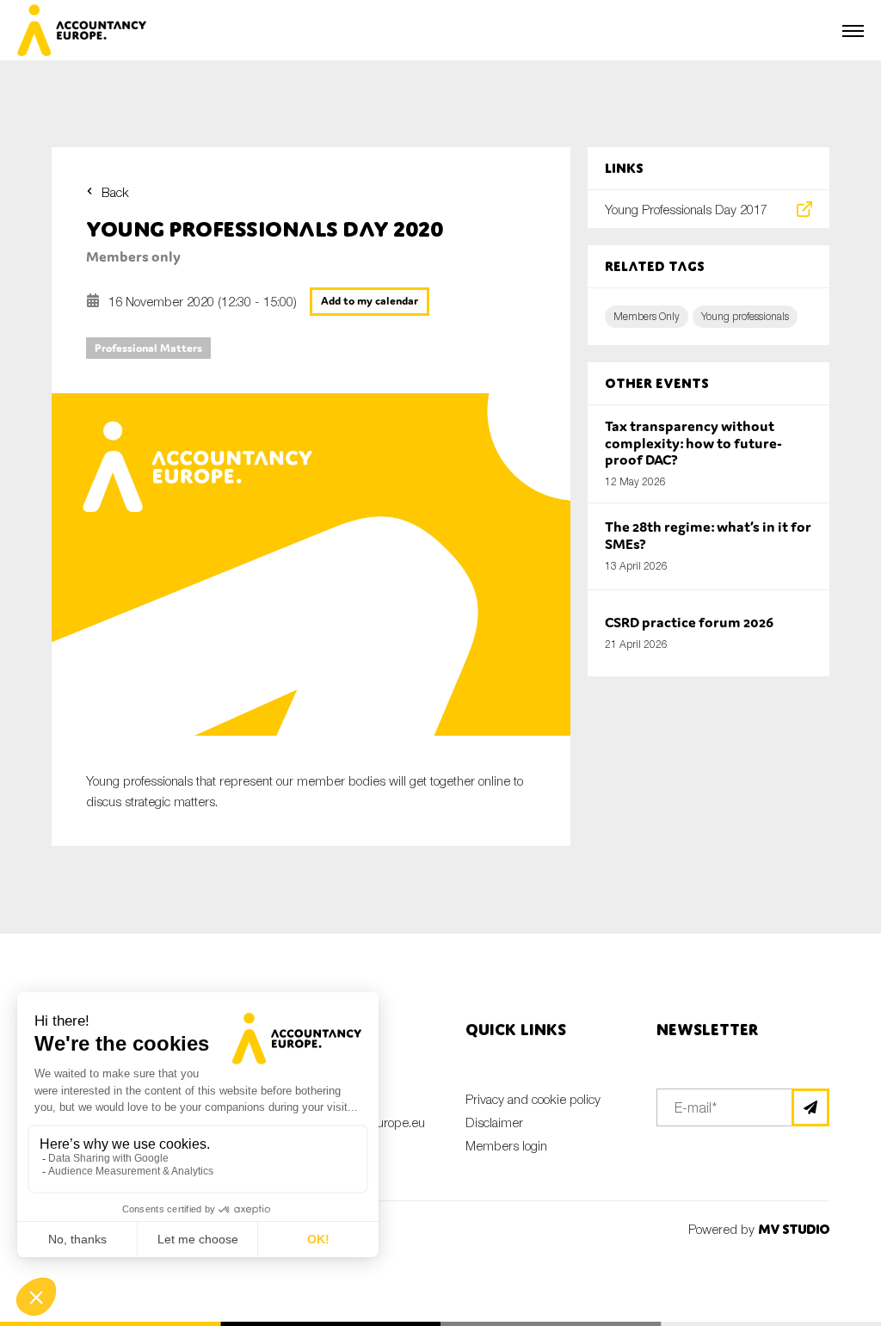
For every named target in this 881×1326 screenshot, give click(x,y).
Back (115, 192)
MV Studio (793, 1229)
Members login (506, 1145)
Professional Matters (148, 348)
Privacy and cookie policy (533, 1099)
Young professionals (745, 316)
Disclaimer (494, 1122)
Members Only (646, 316)
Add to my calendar (369, 300)
